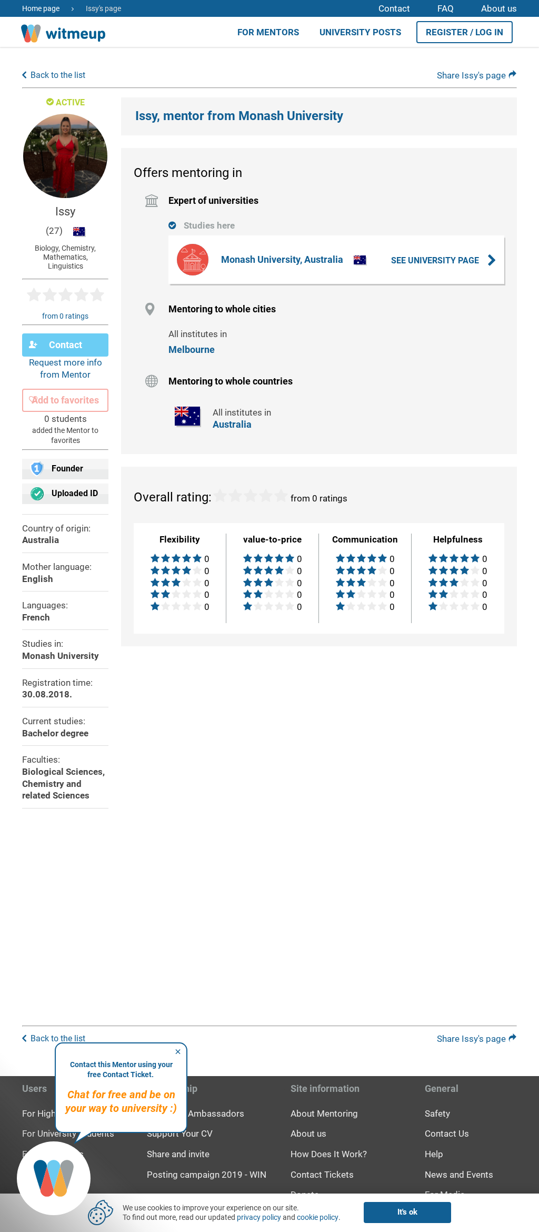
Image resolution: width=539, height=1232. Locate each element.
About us (499, 8)
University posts (360, 32)
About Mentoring (324, 1113)
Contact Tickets (322, 1174)
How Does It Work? (329, 1154)
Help (434, 1154)
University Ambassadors (195, 1113)
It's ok (407, 1212)
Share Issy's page (472, 75)
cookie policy (317, 1217)
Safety (437, 1113)
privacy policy (259, 1217)
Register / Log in (464, 32)
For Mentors (268, 32)
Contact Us (447, 1133)
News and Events (459, 1174)
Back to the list (58, 75)
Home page (40, 8)
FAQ (445, 8)
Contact (394, 8)
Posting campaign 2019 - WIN (206, 1174)
